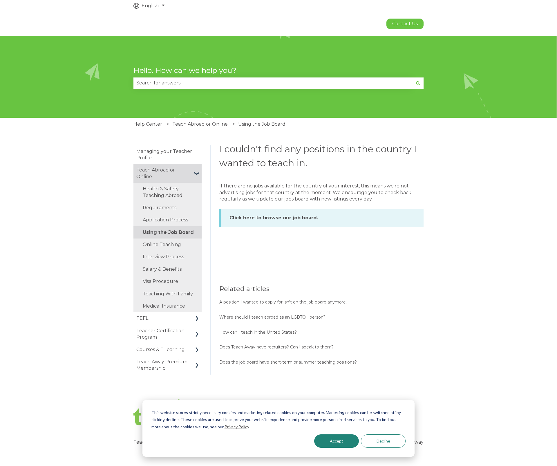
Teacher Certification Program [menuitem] (160, 334)
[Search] (418, 82)
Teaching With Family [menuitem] (168, 294)
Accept (336, 440)
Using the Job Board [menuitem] (168, 232)
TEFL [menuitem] (142, 318)
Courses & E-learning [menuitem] (160, 349)
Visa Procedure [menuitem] (160, 281)
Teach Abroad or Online (200, 124)
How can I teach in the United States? (258, 332)
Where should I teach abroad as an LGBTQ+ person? (272, 317)
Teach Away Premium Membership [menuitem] (161, 365)
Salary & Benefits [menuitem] (162, 269)
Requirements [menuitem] (159, 207)
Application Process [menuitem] (165, 220)
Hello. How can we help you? (184, 70)
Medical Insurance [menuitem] (164, 306)
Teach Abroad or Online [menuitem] (155, 173)
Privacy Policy (237, 426)
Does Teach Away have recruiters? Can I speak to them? (276, 347)
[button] (197, 170)
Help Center (147, 124)
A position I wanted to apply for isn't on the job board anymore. (283, 302)
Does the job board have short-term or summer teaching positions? (288, 362)
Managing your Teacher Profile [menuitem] (164, 154)
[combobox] (273, 82)
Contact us (405, 23)
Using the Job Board (261, 124)
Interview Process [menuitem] (163, 256)
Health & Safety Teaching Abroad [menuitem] (162, 192)
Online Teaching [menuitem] (162, 244)
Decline (383, 440)
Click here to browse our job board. (273, 218)
